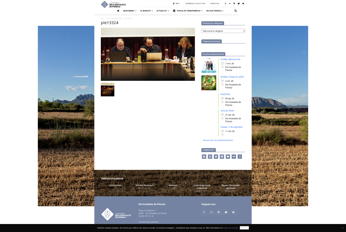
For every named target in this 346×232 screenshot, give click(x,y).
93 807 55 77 (202, 191)
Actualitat (162, 11)
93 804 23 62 (230, 191)
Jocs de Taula (227, 110)
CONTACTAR (214, 3)
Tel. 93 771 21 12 (146, 216)
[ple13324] (148, 80)
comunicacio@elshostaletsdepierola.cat (176, 221)
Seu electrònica (213, 11)
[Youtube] (243, 3)
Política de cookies (230, 228)
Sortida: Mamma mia (230, 59)
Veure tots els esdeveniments (218, 140)
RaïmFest (225, 94)
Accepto (244, 228)
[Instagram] (234, 3)
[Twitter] (239, 3)
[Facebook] (225, 3)
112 (115, 188)
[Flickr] (230, 3)
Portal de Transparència (188, 11)
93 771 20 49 (144, 188)
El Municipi (145, 11)
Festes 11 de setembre (231, 126)
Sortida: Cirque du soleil (232, 76)
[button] (235, 11)
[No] (342, 228)
